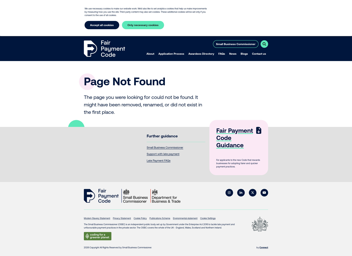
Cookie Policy (140, 218)
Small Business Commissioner (235, 44)
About (150, 53)
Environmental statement (185, 218)
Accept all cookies (102, 25)
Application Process (171, 53)
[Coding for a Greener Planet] (97, 236)
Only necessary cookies (143, 25)
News (233, 53)
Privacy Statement (122, 218)
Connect (263, 247)
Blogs (244, 53)
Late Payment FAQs (158, 160)
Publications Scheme (159, 218)
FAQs (221, 53)
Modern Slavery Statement (97, 218)
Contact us (259, 53)
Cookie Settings (208, 218)
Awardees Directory (201, 53)
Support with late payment (163, 153)
